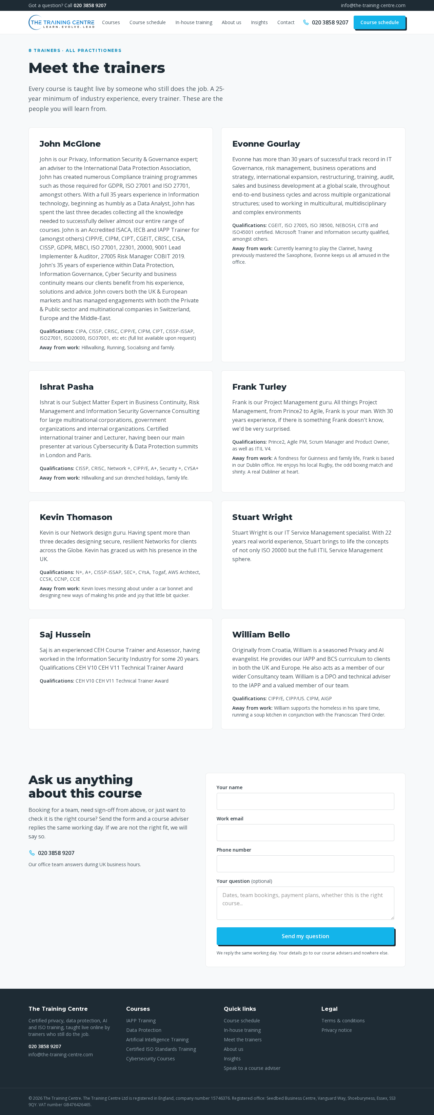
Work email (230, 818)
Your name (229, 787)
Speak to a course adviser (252, 1068)
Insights (259, 22)
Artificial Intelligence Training (157, 1039)
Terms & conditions (343, 1020)
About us (231, 22)
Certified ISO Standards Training (161, 1049)
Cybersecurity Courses (150, 1058)
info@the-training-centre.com (373, 5)
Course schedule (148, 22)
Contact (286, 22)
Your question (244, 881)
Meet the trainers (243, 1039)
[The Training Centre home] (61, 22)
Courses (111, 22)
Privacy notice (336, 1030)
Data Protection (143, 1030)
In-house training (193, 22)
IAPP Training (141, 1020)
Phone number (234, 850)
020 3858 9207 (90, 5)
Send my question (305, 936)
